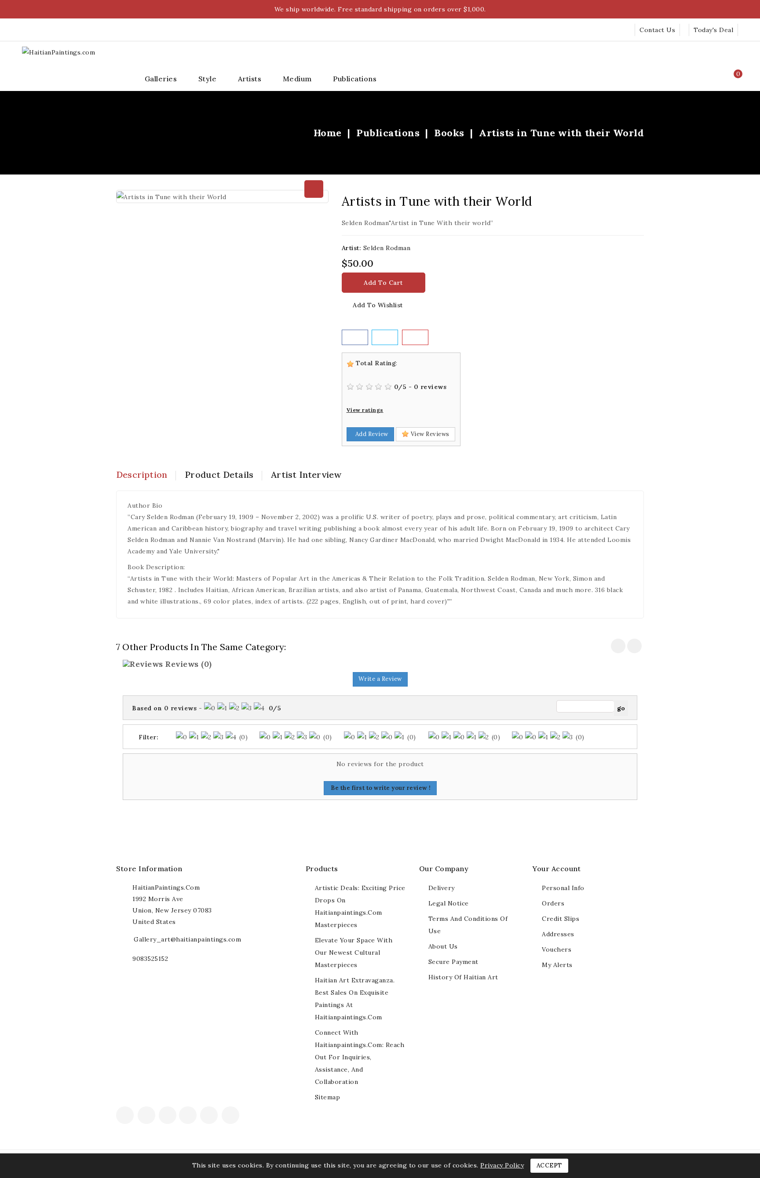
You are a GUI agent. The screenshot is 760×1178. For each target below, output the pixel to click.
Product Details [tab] (219, 474)
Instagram (231, 1116)
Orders (553, 903)
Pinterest (210, 1116)
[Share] (355, 337)
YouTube (188, 1116)
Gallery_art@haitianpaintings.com (187, 939)
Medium (297, 78)
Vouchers (556, 949)
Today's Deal (713, 30)
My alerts (557, 965)
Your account (557, 868)
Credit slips (560, 919)
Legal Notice (448, 903)
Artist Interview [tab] (306, 474)
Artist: (352, 248)
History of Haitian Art (463, 977)
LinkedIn (244, 1118)
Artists (250, 78)
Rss (168, 1116)
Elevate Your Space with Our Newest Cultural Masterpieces (354, 952)
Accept (549, 1165)
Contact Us (657, 30)
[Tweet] (385, 337)
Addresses (558, 934)
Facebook (125, 1116)
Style (207, 78)
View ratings (365, 410)
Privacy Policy (502, 1165)
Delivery (441, 888)
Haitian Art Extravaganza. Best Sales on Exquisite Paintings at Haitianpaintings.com (355, 998)
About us (443, 946)
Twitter (147, 1116)
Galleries (161, 78)
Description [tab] (141, 474)
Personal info (563, 888)
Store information (149, 868)
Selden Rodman (387, 248)
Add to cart (383, 283)
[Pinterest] (415, 337)
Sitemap (327, 1097)
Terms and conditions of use (468, 925)
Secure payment (453, 962)
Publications (354, 78)
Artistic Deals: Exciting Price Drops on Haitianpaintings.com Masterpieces (360, 906)
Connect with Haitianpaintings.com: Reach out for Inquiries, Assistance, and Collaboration (360, 1057)
